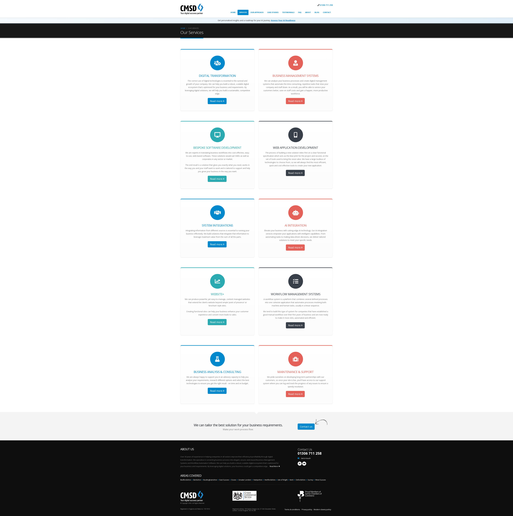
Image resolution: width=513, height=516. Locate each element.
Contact (327, 12)
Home (233, 12)
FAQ (299, 12)
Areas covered (190, 476)
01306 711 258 (326, 5)
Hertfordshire (270, 480)
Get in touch (306, 458)
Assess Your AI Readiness (283, 20)
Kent (291, 480)
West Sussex (320, 480)
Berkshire (197, 480)
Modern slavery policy (322, 509)
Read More (274, 466)
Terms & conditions (292, 509)
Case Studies (272, 12)
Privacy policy (307, 509)
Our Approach (256, 12)
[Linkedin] (300, 464)
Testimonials (288, 12)
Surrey (310, 480)
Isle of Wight (282, 480)
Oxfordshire (300, 480)
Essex (233, 480)
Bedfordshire (185, 480)
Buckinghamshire (210, 480)
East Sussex (224, 480)
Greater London (244, 480)
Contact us (306, 426)
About (308, 12)
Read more (216, 101)
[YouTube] (304, 464)
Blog (317, 12)
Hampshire (257, 480)
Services (243, 12)
